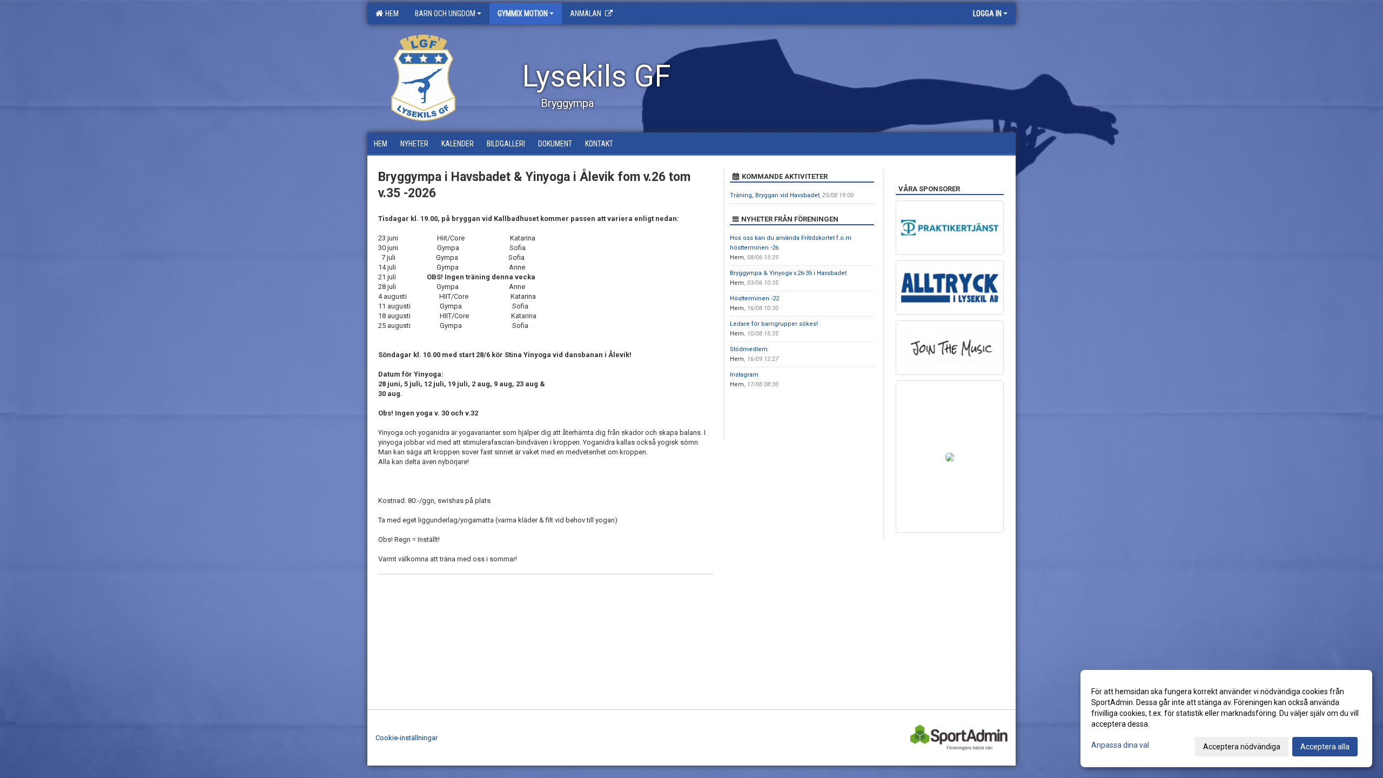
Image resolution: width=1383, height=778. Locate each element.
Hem (390, 13)
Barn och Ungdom (445, 13)
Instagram (744, 374)
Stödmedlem (749, 349)
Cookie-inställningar (406, 738)
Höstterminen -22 (754, 298)
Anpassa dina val (1120, 745)
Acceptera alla (1325, 746)
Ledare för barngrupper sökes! (774, 323)
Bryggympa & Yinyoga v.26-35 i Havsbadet (788, 273)
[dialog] (1226, 718)
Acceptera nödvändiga (1241, 746)
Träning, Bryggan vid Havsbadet (775, 195)
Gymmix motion (523, 13)
